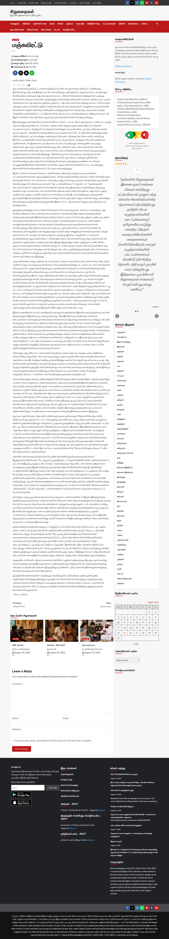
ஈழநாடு (120, 356)
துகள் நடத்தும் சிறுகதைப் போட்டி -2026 (133, 105)
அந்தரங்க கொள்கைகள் (70, 796)
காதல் (52, 24)
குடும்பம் (69, 24)
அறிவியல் (26, 24)
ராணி (119, 569)
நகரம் (135, 774)
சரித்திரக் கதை (93, 24)
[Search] (157, 24)
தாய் (119, 458)
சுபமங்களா (121, 433)
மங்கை (119, 535)
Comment (17, 683)
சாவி (119, 414)
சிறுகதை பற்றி (46, 3)
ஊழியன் (120, 371)
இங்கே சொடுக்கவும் (123, 66)
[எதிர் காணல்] (26, 631)
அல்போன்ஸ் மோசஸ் (93, 649)
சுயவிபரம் (73, 3)
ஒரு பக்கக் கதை (17, 29)
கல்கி (119, 390)
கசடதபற (120, 375)
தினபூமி (120, 491)
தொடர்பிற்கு (97, 3)
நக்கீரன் (120, 525)
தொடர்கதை (46, 29)
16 (155, 622)
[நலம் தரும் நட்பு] (96, 631)
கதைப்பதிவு (22, 3)
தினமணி (120, 487)
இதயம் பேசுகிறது (123, 342)
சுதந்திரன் (121, 424)
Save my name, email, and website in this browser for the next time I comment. (53, 740)
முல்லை (120, 564)
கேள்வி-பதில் (33, 3)
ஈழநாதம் (120, 361)
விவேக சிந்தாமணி (124, 578)
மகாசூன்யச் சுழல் (127, 790)
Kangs (113, 806)
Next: (105, 604)
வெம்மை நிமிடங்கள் (56, 645)
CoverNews (121, 935)
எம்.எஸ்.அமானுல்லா (134, 825)
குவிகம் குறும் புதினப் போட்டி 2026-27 (132, 99)
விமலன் (52, 649)
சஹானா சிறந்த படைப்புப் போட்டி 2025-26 (133, 124)
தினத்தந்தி (121, 482)
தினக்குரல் (121, 477)
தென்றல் (120, 511)
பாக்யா (119, 530)
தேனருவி (120, 516)
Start (136, 311)
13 (137, 622)
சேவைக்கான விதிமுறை (70, 790)
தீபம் (119, 506)
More (101, 810)
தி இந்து (120, 462)
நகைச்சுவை (133, 24)
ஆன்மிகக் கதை (40, 24)
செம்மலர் (120, 438)
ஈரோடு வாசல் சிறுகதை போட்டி (129, 115)
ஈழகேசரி (120, 351)
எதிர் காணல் (17, 645)
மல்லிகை (120, 554)
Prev (117, 316)
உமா (118, 366)
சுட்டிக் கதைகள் (109, 24)
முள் (120, 841)
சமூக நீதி (80, 24)
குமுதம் (120, 404)
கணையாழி (121, 380)
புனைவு (144, 24)
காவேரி (120, 395)
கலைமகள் (121, 385)
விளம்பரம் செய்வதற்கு (69, 785)
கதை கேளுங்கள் (67, 774)
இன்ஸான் (121, 346)
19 (131, 627)
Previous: (19, 604)
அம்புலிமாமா (122, 337)
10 (118, 622)
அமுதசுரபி (121, 332)
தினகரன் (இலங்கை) (125, 472)
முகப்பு (12, 3)
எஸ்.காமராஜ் (33, 56)
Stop (137, 311)
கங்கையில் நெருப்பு (126, 806)
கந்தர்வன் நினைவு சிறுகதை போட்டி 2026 (133, 102)
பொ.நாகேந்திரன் (22, 649)
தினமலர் (120, 496)
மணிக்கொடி (122, 545)
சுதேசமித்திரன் (123, 429)
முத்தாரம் (120, 559)
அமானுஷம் (14, 24)
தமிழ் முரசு (121, 448)
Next (157, 316)
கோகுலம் (120, 409)
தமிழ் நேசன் (121, 443)
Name (15, 718)
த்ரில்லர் (122, 24)
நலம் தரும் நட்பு (88, 645)
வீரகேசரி (120, 583)
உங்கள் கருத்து (84, 3)
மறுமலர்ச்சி (121, 549)
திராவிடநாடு (122, 501)
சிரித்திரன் (121, 419)
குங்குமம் (120, 400)
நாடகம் (57, 29)
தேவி (119, 520)
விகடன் (120, 574)
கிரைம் (60, 24)
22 (149, 627)
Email (66, 718)
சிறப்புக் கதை (32, 29)
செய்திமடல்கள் (66, 779)
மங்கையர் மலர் (122, 540)
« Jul (136, 643)
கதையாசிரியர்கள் (60, 3)
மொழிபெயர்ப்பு (69, 29)
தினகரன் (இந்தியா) (124, 467)
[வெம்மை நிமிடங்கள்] (61, 631)
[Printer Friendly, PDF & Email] (20, 595)
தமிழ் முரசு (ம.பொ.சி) (125, 453)
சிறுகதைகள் (22, 11)
